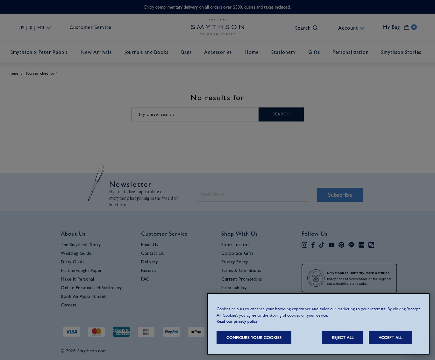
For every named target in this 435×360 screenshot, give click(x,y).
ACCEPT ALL (390, 337)
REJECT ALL (342, 337)
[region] (318, 324)
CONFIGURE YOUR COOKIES (254, 337)
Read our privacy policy (237, 321)
